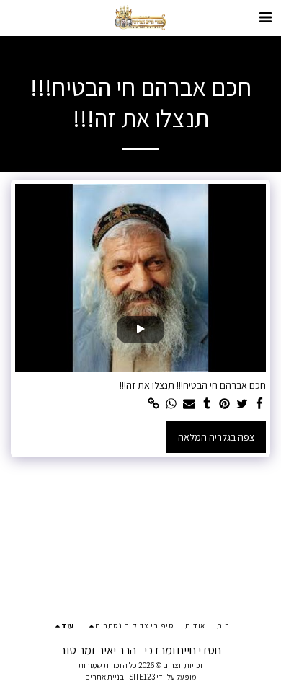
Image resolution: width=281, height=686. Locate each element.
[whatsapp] (171, 404)
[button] (265, 17)
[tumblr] (206, 404)
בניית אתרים (104, 677)
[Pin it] (224, 404)
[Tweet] (242, 404)
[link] (154, 404)
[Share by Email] (189, 404)
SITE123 (142, 677)
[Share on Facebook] (260, 404)
